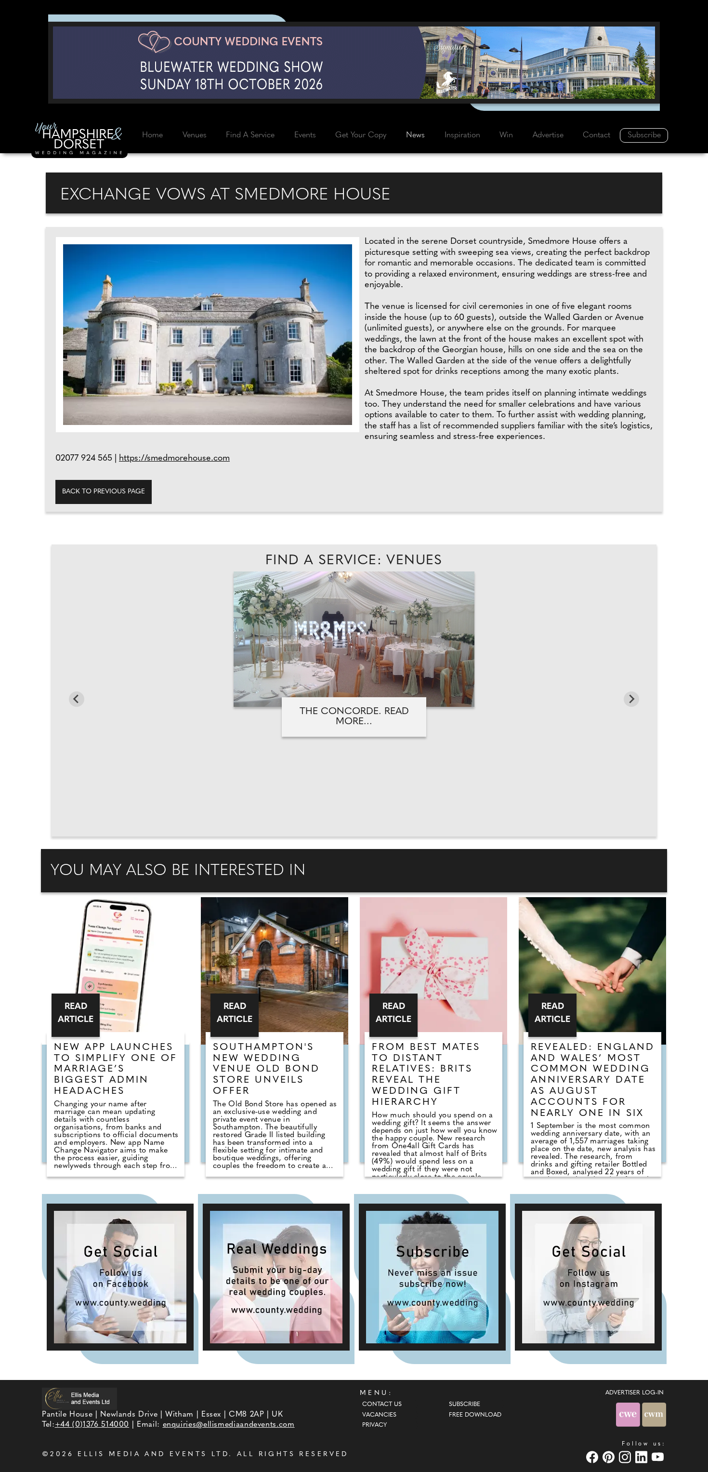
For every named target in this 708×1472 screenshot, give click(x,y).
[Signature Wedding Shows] (354, 62)
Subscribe (644, 135)
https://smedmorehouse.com (174, 458)
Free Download (475, 1415)
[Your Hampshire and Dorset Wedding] (79, 140)
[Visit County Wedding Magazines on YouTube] (659, 1456)
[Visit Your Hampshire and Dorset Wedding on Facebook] (593, 1456)
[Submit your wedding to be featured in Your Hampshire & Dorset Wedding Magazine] (276, 1277)
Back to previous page (103, 491)
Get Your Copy (360, 135)
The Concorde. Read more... (354, 717)
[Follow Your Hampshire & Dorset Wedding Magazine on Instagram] (588, 1277)
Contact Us (382, 1404)
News (415, 135)
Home (152, 135)
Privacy (374, 1425)
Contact (596, 135)
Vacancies (379, 1415)
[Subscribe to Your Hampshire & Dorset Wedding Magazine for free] (432, 1277)
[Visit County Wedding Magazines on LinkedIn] (642, 1456)
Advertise (548, 135)
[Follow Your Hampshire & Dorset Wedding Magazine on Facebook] (120, 1277)
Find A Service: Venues (354, 561)
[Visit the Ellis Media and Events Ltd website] (79, 1398)
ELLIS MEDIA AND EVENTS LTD (153, 1454)
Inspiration (462, 135)
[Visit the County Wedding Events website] (629, 1415)
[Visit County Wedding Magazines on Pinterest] (610, 1456)
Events (305, 135)
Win (506, 135)
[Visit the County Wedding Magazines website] (654, 1415)
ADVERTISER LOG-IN (634, 1393)
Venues (195, 135)
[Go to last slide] (76, 699)
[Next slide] (631, 699)
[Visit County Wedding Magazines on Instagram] (626, 1456)
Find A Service (250, 135)
